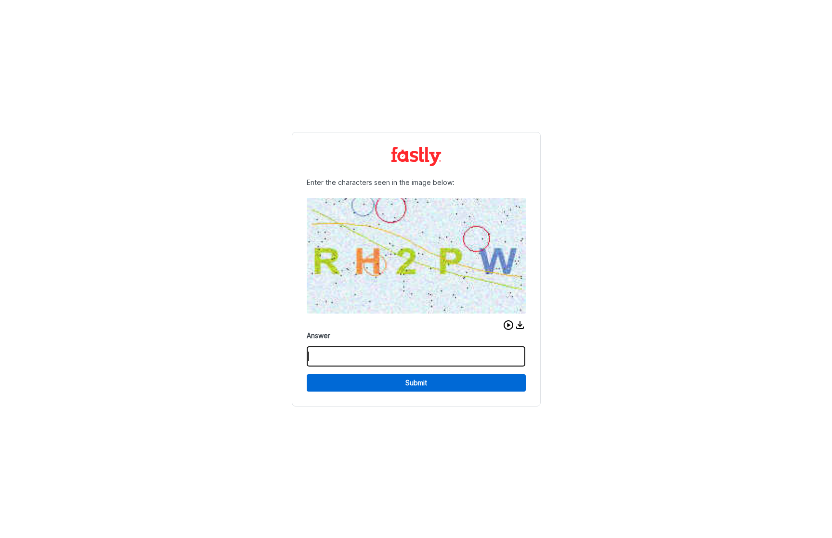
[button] (508, 325)
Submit (416, 383)
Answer (318, 335)
